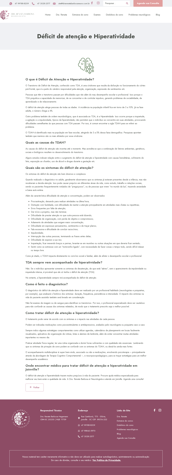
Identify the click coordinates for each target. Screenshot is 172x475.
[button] (148, 3)
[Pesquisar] (127, 3)
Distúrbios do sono (114, 14)
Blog (158, 14)
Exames (97, 14)
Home (48, 14)
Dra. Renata (61, 14)
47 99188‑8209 (22, 3)
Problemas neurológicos (139, 14)
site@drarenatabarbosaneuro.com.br (74, 3)
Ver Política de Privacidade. (106, 460)
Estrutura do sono (80, 14)
